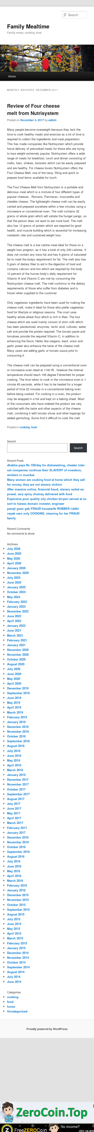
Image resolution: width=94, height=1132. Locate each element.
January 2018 (16, 775)
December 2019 (18, 688)
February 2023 (17, 601)
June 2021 (14, 630)
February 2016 (17, 885)
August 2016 (15, 856)
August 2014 (15, 972)
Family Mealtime (28, 26)
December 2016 (18, 837)
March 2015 (15, 938)
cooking (24, 427)
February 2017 (17, 828)
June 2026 (14, 553)
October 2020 (16, 659)
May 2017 (13, 813)
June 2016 (14, 866)
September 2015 (18, 909)
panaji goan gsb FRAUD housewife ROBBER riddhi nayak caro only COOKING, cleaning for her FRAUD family (43, 513)
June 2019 (14, 698)
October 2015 (16, 905)
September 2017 (18, 794)
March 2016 (15, 880)
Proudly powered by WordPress (47, 1029)
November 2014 (18, 957)
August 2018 (15, 746)
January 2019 (16, 722)
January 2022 (16, 625)
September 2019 (18, 693)
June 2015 (14, 924)
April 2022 (14, 621)
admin (52, 120)
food (34, 427)
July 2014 (13, 976)
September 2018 (18, 741)
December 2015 (18, 895)
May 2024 (13, 597)
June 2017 (14, 808)
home (11, 1006)
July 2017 (13, 803)
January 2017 (16, 832)
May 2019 (13, 702)
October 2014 (16, 962)
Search (11, 441)
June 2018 (14, 755)
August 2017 (15, 799)
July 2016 (13, 861)
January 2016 (16, 890)
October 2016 (16, 847)
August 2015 (15, 914)
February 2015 (17, 943)
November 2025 (18, 573)
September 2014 (18, 967)
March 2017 (15, 823)
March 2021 (15, 635)
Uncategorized (17, 1011)
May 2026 (13, 558)
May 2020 (13, 678)
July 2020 (13, 669)
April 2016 (14, 876)
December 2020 (18, 650)
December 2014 (18, 953)
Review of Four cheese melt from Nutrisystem (33, 109)
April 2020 (14, 683)
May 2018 (13, 760)
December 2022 (18, 611)
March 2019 (15, 712)
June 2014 (14, 981)
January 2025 (16, 587)
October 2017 (16, 789)
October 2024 (16, 592)
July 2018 (13, 751)
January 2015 (16, 948)
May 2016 (13, 871)
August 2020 (15, 664)
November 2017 (18, 784)
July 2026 (13, 548)
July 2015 (13, 919)
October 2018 (16, 736)
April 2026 (14, 563)
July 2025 (13, 577)
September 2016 (18, 851)
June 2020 (14, 674)
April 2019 (14, 707)
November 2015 (18, 899)
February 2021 (17, 640)
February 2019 (17, 717)
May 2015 (13, 928)
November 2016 (18, 842)
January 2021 (16, 645)
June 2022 (14, 616)
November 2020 (18, 654)
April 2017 (14, 818)
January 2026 (16, 568)
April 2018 (14, 765)
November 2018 (18, 731)
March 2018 (15, 770)
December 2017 (18, 779)
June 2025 (14, 582)
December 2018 (18, 726)
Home (12, 76)
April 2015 (14, 933)
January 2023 (16, 606)
